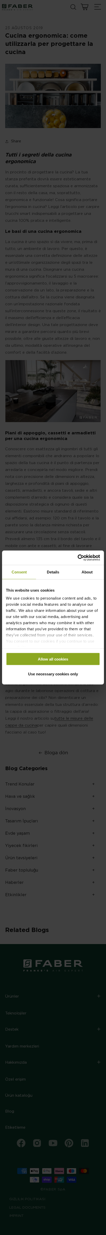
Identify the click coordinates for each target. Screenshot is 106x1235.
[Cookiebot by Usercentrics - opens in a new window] (77, 557)
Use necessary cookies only (53, 674)
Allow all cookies (53, 659)
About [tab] (87, 572)
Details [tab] (53, 572)
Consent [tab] (19, 572)
